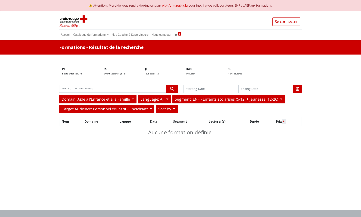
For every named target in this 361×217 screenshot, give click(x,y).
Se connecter (286, 21)
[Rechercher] (172, 89)
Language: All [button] (152, 99)
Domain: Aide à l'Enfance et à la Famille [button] (96, 99)
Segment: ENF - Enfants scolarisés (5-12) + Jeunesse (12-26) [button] (227, 99)
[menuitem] (65, 35)
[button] (297, 89)
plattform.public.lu (175, 5)
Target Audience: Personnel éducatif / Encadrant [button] (105, 109)
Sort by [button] (165, 109)
